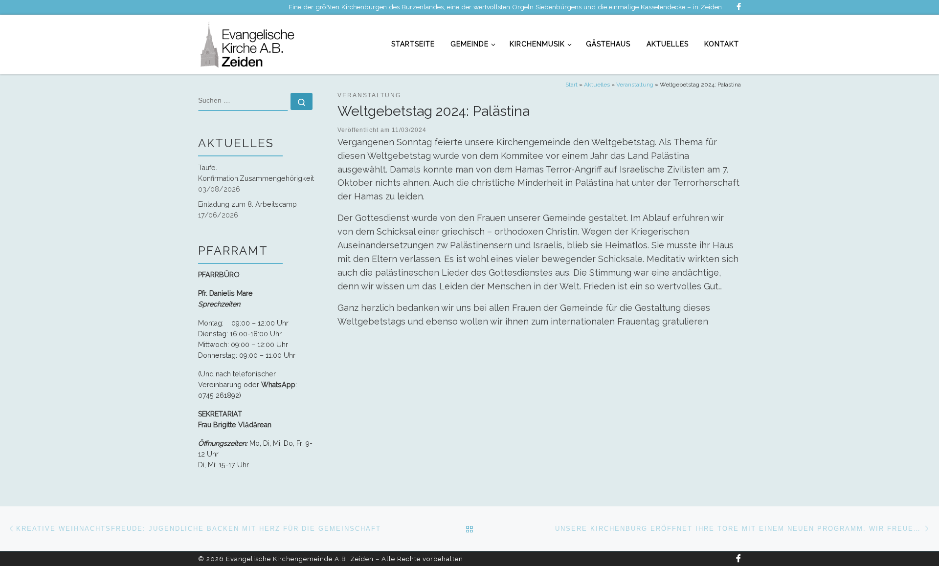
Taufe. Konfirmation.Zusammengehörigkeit (256, 173)
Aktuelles (597, 84)
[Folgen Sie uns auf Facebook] (739, 7)
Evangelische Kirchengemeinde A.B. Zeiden (300, 559)
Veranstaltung (634, 84)
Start (571, 84)
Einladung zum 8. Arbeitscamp (247, 204)
